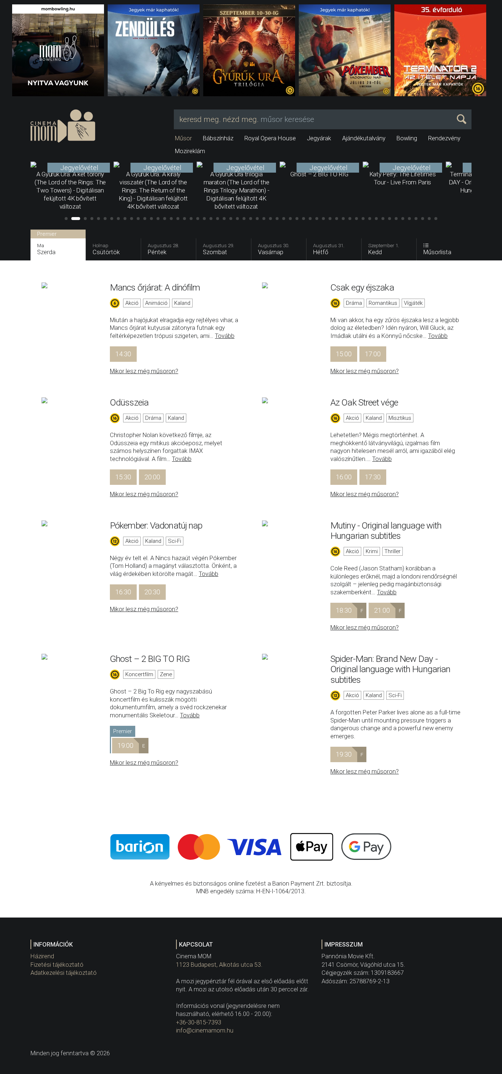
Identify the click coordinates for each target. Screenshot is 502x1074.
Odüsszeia (129, 402)
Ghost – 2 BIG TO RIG (150, 658)
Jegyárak (319, 138)
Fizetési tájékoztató (57, 964)
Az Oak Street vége (364, 402)
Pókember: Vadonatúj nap (156, 525)
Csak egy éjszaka (362, 287)
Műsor (183, 138)
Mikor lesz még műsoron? (144, 371)
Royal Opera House (270, 138)
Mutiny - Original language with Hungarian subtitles (385, 530)
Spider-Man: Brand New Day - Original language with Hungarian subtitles (390, 669)
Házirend (42, 956)
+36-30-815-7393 (198, 1022)
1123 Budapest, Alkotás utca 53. (219, 964)
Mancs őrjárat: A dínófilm (155, 287)
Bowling (407, 138)
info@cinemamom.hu (204, 1030)
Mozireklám (190, 151)
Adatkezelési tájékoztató (64, 972)
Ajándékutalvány (364, 138)
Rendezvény (444, 138)
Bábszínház (218, 138)
